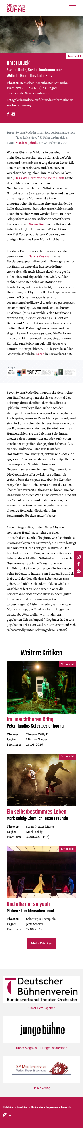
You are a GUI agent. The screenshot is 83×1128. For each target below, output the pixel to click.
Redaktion (8, 1108)
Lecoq (40, 354)
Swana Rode (37, 224)
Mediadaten (37, 1108)
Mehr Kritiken (41, 943)
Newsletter (22, 1108)
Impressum (52, 1108)
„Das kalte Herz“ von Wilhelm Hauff (38, 178)
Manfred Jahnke (26, 142)
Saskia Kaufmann (41, 256)
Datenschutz (67, 1108)
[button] (7, 113)
